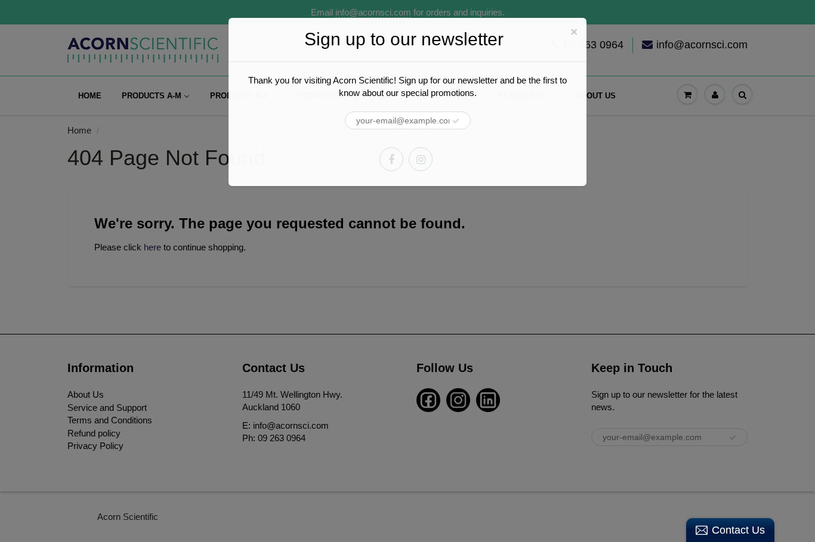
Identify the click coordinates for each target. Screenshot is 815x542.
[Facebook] (391, 159)
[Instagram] (421, 159)
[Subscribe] (456, 121)
